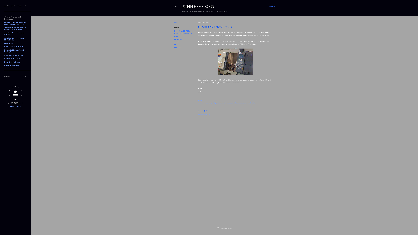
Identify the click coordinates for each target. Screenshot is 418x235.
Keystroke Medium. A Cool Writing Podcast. (14, 51)
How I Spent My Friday (182, 31)
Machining (178, 39)
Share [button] (176, 22)
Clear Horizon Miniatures (13, 55)
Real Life (177, 47)
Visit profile (15, 106)
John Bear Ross (15, 102)
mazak (176, 42)
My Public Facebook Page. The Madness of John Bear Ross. (15, 23)
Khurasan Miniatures (11, 65)
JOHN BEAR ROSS (198, 6)
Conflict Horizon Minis (12, 59)
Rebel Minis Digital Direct (13, 47)
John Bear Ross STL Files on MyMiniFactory (14, 39)
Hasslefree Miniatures (12, 62)
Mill (175, 44)
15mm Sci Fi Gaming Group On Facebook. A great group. (15, 28)
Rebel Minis (8, 43)
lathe (176, 36)
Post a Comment (204, 114)
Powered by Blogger (226, 228)
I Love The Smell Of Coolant (184, 34)
